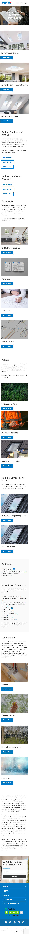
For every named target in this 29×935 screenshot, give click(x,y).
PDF (8, 606)
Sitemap (17, 931)
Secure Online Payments (11, 903)
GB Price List (7, 157)
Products (6, 895)
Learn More (6, 57)
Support (5, 891)
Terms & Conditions (6, 868)
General (5, 886)
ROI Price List (7, 162)
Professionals (7, 899)
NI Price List (7, 167)
